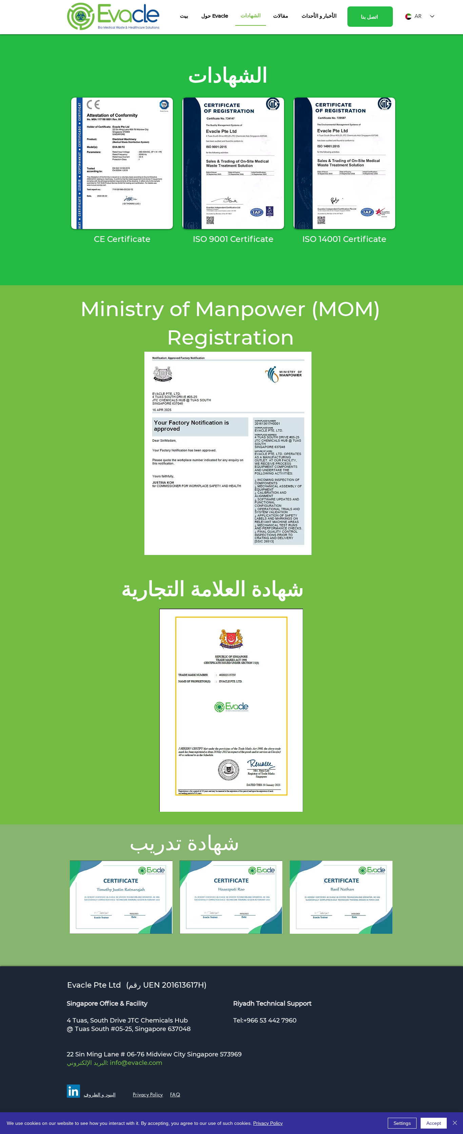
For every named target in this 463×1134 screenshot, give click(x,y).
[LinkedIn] (73, 1091)
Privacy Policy (268, 1123)
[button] (215, 15)
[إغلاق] (455, 1123)
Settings (402, 1123)
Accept (433, 1123)
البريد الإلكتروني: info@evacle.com (114, 1063)
